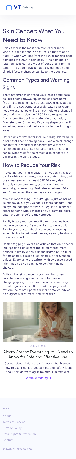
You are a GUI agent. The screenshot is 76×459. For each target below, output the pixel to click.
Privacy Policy (12, 428)
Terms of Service (14, 422)
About (7, 416)
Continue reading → (38, 378)
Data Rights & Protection (19, 434)
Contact (8, 440)
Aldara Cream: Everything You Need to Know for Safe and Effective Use (38, 355)
